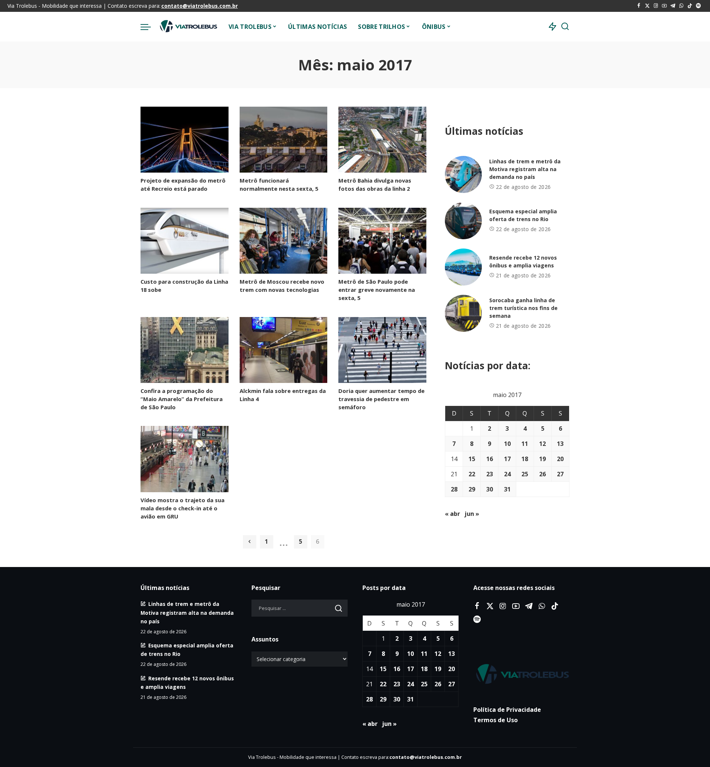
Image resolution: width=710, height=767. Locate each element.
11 (524, 444)
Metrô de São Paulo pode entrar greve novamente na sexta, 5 (376, 289)
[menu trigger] (149, 26)
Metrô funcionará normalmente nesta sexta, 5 (279, 184)
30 (489, 489)
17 (507, 459)
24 (507, 474)
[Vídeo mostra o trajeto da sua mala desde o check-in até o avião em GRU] (185, 459)
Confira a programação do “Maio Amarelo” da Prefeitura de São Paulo (182, 399)
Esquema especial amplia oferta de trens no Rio (523, 215)
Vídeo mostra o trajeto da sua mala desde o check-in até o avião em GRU (182, 508)
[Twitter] (647, 6)
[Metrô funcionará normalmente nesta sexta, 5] (284, 140)
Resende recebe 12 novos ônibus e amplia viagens (523, 261)
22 (472, 474)
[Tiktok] (690, 6)
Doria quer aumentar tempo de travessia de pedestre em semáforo (381, 399)
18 (524, 459)
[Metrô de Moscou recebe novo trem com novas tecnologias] (284, 241)
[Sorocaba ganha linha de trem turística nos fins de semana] (463, 313)
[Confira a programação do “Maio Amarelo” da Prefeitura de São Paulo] (185, 350)
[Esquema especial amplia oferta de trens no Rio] (463, 220)
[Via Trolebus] (187, 26)
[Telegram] (673, 6)
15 (472, 459)
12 (542, 444)
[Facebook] (639, 6)
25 (524, 474)
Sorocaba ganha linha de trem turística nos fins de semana (523, 308)
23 (489, 474)
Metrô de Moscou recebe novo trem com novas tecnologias (282, 285)
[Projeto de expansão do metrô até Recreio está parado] (185, 140)
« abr (452, 514)
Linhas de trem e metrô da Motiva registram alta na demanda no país (525, 169)
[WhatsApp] (681, 6)
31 (507, 489)
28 (454, 489)
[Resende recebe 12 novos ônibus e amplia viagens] (463, 267)
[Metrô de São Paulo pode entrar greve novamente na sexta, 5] (382, 241)
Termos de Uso (495, 720)
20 (560, 459)
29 (472, 489)
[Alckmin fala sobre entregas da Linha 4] (284, 350)
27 (560, 474)
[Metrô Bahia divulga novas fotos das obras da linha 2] (382, 140)
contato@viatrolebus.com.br (199, 5)
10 (507, 444)
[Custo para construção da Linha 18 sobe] (185, 241)
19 (542, 459)
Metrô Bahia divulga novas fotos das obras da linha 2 (374, 184)
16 (489, 459)
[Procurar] (565, 26)
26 (542, 474)
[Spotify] (698, 6)
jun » (471, 514)
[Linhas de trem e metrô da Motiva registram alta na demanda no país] (463, 174)
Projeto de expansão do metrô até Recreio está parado (183, 184)
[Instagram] (656, 6)
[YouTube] (664, 6)
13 (560, 444)
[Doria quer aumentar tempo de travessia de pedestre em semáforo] (382, 350)
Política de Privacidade (507, 710)
